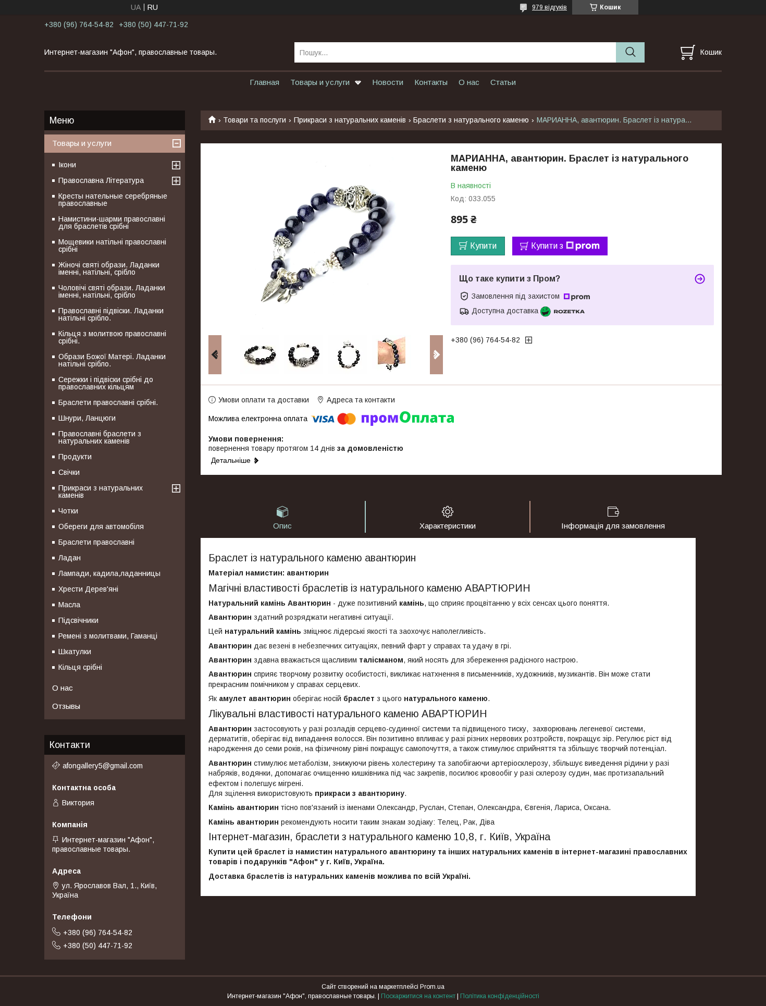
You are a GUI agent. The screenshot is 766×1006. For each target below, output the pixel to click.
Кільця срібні (80, 667)
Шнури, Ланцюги (87, 418)
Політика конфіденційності (499, 996)
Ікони (67, 165)
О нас (469, 82)
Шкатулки (74, 651)
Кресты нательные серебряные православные (112, 199)
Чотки (68, 511)
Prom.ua (432, 986)
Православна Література (101, 180)
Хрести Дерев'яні (88, 589)
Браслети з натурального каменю (471, 120)
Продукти (75, 456)
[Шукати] (630, 52)
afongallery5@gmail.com (103, 766)
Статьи (503, 82)
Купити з (547, 245)
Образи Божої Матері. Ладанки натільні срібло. (112, 360)
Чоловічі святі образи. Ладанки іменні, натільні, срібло (111, 291)
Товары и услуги (320, 82)
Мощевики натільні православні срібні (112, 245)
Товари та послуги (254, 120)
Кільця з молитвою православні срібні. (112, 337)
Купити (483, 245)
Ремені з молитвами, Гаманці (107, 636)
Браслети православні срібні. (108, 402)
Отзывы (66, 706)
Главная (264, 82)
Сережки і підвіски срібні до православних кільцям (105, 383)
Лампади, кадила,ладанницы (109, 573)
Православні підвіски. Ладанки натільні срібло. (111, 314)
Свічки (69, 472)
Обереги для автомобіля (101, 526)
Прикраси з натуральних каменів (350, 120)
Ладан (69, 558)
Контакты (431, 82)
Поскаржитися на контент (418, 996)
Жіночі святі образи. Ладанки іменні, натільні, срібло (108, 268)
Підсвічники (78, 620)
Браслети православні (96, 542)
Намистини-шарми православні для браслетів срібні (111, 222)
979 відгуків (549, 7)
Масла (69, 604)
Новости (387, 82)
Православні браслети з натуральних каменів (99, 437)
